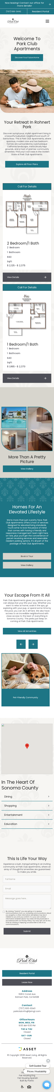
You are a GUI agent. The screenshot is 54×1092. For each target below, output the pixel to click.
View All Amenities (27, 631)
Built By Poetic (27, 1080)
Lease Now (27, 982)
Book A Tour (27, 556)
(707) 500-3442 (13, 12)
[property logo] (12, 20)
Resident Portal (40, 11)
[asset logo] (27, 1049)
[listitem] (27, 679)
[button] (47, 21)
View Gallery (27, 468)
